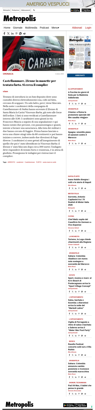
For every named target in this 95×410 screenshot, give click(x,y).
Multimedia (31, 27)
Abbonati (77, 27)
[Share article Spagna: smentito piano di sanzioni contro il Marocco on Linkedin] (76, 143)
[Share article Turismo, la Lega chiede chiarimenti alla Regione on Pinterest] (79, 247)
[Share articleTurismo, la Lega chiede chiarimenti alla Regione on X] (73, 247)
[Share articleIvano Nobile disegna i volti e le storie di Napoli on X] (73, 188)
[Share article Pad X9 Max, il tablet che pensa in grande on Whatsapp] (82, 394)
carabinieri (19, 162)
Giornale (17, 27)
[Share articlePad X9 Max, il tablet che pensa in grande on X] (73, 394)
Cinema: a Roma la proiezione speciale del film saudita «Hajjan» (79, 115)
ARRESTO (11, 162)
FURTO (38, 162)
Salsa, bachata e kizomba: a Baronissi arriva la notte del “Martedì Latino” (78, 304)
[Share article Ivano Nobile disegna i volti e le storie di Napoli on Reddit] (85, 188)
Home (7, 27)
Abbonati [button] (80, 75)
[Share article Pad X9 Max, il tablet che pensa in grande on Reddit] (85, 394)
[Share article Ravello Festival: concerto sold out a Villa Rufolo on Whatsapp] (82, 355)
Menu (55, 27)
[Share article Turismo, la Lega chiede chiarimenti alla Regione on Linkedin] (76, 247)
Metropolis (6, 10)
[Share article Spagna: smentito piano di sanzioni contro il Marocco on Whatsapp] (82, 143)
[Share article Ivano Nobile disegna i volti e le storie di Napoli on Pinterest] (79, 188)
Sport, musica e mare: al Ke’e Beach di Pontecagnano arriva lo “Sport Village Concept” (79, 282)
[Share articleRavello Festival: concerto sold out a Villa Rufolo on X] (73, 355)
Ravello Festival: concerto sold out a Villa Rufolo (79, 347)
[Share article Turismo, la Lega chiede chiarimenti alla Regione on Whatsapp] (82, 247)
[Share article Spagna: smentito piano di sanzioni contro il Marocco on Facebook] (70, 143)
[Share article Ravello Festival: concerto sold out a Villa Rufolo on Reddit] (85, 355)
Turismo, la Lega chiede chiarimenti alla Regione (79, 240)
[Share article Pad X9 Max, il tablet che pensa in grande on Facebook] (70, 394)
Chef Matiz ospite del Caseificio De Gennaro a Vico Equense (79, 222)
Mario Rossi (72, 120)
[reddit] (24, 33)
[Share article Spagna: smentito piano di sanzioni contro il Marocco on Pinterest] (79, 143)
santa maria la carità (49, 162)
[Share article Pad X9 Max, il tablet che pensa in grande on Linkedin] (76, 394)
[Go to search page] (34, 10)
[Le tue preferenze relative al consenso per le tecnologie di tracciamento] (92, 407)
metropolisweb (72, 100)
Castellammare (30, 162)
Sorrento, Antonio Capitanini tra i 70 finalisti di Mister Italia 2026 (78, 201)
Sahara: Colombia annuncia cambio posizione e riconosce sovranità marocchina (78, 367)
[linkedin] (12, 33)
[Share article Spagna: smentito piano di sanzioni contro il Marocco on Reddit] (85, 143)
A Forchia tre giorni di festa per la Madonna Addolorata (78, 95)
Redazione (15, 10)
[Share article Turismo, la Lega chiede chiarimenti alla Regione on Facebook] (70, 247)
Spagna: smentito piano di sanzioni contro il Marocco (79, 135)
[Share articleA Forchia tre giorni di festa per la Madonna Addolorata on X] (73, 104)
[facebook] (4, 33)
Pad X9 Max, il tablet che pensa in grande (79, 386)
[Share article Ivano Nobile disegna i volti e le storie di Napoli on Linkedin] (76, 188)
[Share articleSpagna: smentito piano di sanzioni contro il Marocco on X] (73, 143)
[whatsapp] (20, 33)
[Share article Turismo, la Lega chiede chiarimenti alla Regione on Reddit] (85, 247)
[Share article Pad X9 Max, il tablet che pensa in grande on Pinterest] (79, 394)
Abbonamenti (25, 10)
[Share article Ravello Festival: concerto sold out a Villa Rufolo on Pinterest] (79, 355)
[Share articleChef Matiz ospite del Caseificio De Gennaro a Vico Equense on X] (73, 231)
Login (88, 27)
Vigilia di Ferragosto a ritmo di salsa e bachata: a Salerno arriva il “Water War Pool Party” (79, 326)
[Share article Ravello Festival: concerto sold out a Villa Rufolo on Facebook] (70, 355)
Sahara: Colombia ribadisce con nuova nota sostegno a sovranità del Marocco (78, 260)
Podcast (44, 27)
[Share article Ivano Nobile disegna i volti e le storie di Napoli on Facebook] (70, 188)
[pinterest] (16, 33)
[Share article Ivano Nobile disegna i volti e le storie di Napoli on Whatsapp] (82, 188)
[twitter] (8, 33)
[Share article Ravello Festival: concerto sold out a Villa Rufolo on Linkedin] (76, 355)
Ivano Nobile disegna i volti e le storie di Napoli (79, 180)
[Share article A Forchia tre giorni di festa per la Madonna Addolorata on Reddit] (85, 104)
